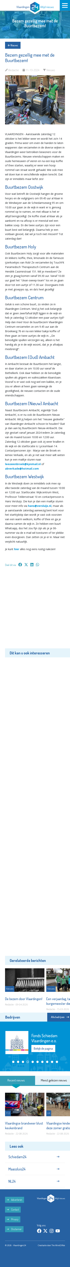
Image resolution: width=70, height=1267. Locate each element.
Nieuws (14, 45)
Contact (15, 1209)
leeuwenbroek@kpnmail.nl (23, 464)
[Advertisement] (35, 610)
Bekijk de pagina (43, 1048)
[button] (13, 1062)
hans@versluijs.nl (39, 506)
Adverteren (16, 1199)
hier (16, 549)
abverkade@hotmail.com (22, 468)
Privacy (14, 1219)
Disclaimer (16, 1229)
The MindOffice (58, 1245)
